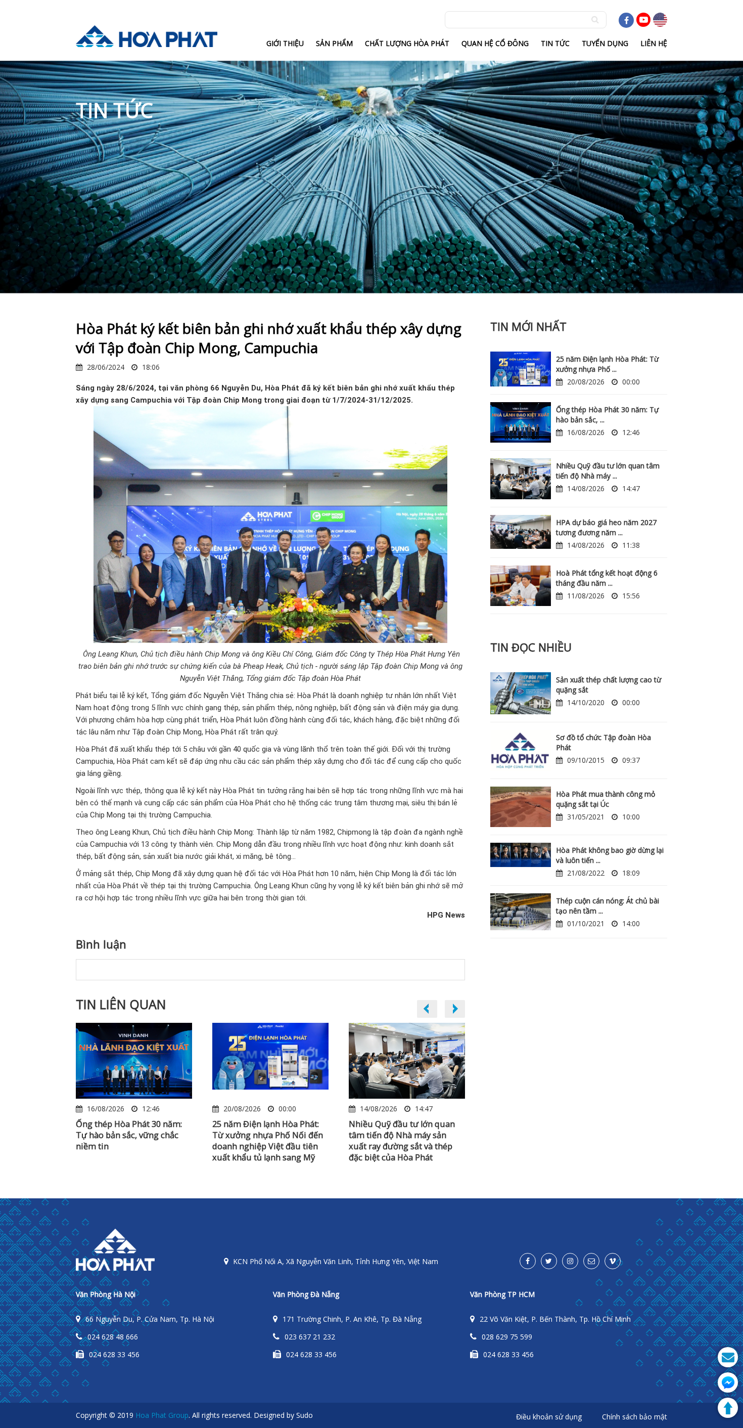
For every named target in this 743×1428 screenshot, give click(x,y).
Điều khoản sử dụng (549, 1416)
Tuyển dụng (605, 43)
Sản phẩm (334, 43)
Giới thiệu (285, 43)
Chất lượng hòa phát (407, 43)
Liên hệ (653, 43)
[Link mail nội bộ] (591, 1261)
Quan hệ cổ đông (495, 43)
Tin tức (555, 43)
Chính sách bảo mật (634, 1416)
